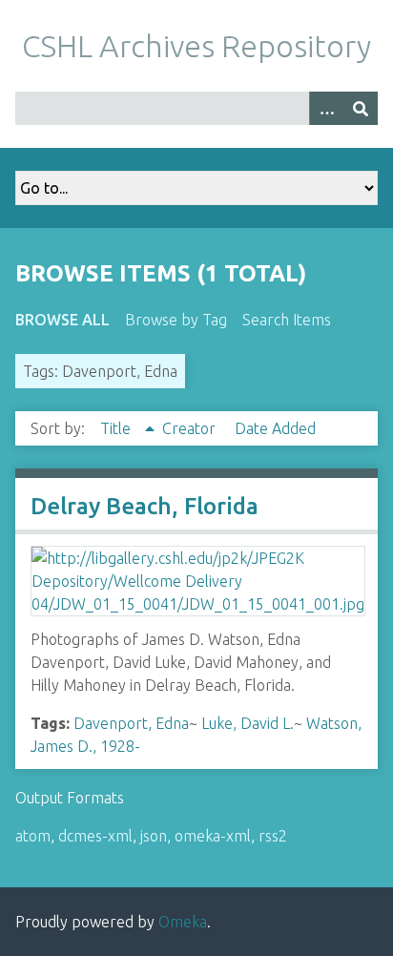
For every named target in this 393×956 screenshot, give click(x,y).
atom (33, 835)
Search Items (286, 319)
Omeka (182, 921)
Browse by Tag (176, 319)
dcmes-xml (95, 835)
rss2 (273, 835)
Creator (190, 428)
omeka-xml (213, 835)
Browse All (62, 319)
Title (117, 428)
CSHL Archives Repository (196, 46)
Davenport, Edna (131, 723)
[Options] (326, 108)
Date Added (275, 428)
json (153, 835)
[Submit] (360, 108)
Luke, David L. (247, 723)
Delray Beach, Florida (145, 506)
